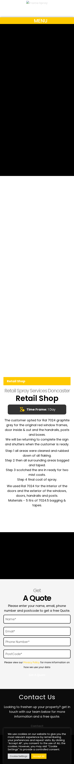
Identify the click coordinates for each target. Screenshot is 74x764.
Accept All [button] (38, 756)
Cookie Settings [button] (18, 756)
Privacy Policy (31, 662)
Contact (37, 726)
